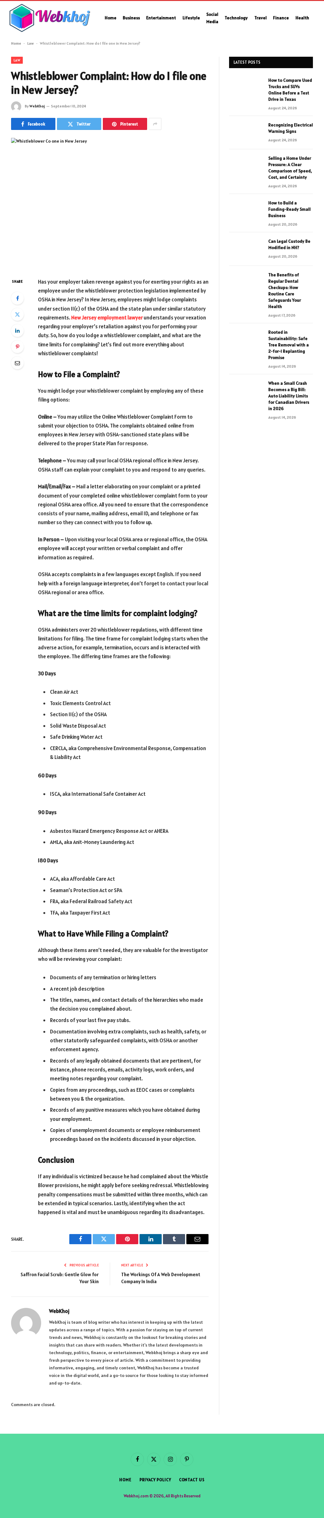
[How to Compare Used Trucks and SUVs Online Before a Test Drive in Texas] (246, 88)
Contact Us (192, 1480)
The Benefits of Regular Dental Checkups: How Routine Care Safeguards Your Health (284, 290)
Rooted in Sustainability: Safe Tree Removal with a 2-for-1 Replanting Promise (288, 344)
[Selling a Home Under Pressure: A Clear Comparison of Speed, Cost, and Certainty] (246, 165)
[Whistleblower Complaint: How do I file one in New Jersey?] (110, 202)
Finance (281, 18)
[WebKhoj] (49, 18)
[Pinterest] (17, 346)
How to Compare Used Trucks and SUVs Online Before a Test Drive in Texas (290, 89)
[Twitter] (17, 314)
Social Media (212, 17)
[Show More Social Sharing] (155, 124)
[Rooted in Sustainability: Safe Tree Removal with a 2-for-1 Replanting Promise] (246, 339)
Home (110, 18)
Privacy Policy (155, 1480)
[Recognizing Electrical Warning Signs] (246, 132)
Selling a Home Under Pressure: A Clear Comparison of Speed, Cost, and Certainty (290, 167)
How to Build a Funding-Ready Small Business (289, 209)
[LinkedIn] (17, 330)
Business (131, 18)
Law (30, 43)
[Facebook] (17, 298)
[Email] (17, 363)
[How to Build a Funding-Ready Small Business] (246, 210)
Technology (236, 18)
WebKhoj (37, 106)
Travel (260, 18)
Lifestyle (191, 18)
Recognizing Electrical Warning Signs (290, 128)
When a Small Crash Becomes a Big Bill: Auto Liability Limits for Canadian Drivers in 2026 (288, 395)
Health (302, 18)
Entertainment (161, 18)
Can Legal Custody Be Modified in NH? (289, 244)
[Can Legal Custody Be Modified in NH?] (246, 249)
